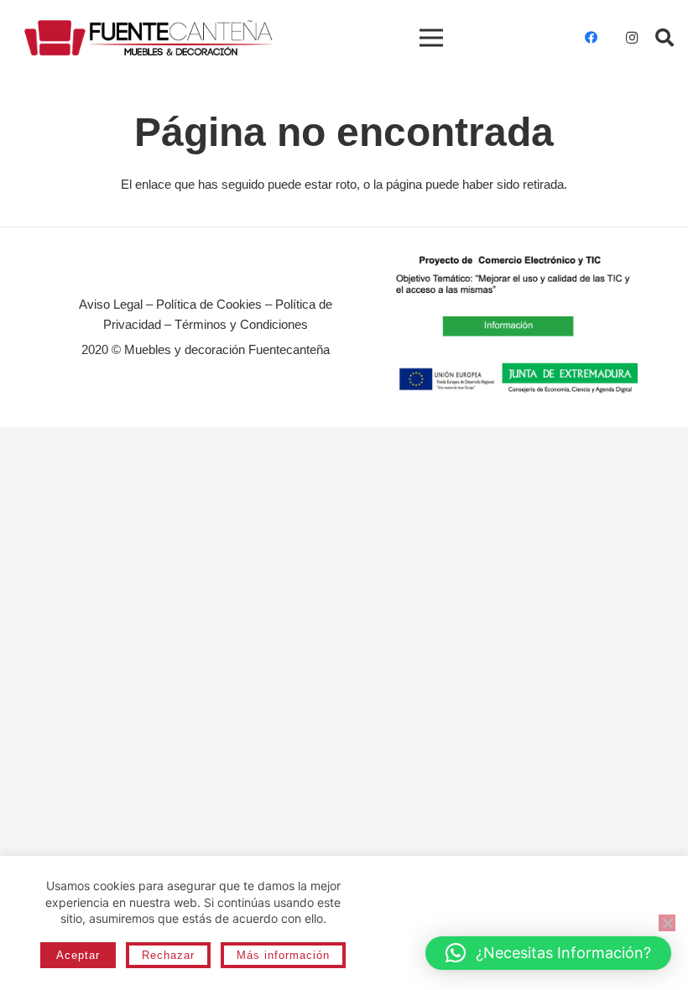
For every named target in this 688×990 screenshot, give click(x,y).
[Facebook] (591, 37)
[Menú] (431, 38)
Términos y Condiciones (241, 324)
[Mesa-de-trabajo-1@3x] (148, 38)
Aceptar (78, 955)
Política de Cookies (209, 304)
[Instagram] (631, 37)
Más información (283, 955)
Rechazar (168, 955)
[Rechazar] (667, 922)
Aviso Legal (111, 304)
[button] (664, 37)
